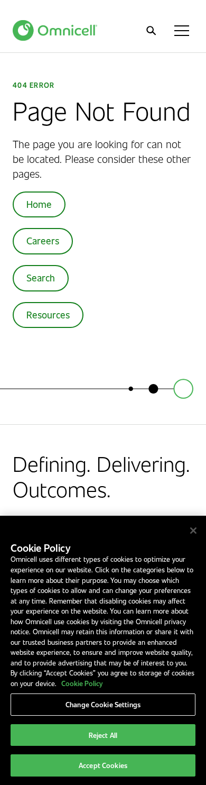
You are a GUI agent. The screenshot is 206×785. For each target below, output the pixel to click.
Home (39, 204)
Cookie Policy (81, 683)
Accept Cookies (103, 765)
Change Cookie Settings (103, 704)
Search (40, 277)
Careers (42, 240)
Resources (48, 314)
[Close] (193, 530)
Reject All (103, 735)
